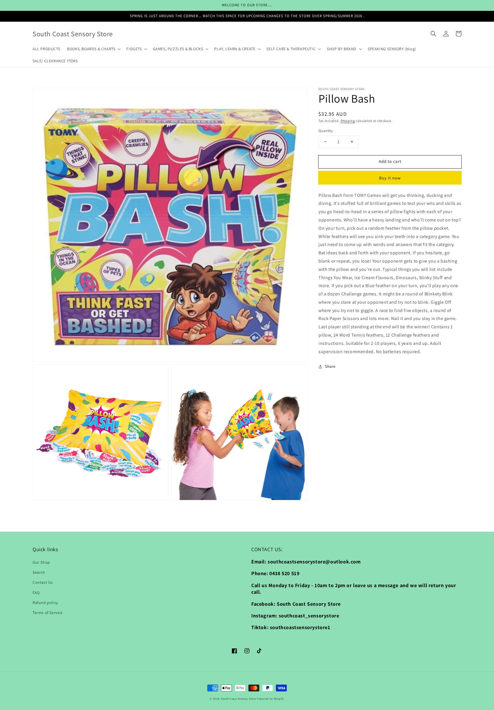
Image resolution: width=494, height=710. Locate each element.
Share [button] (330, 366)
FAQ (36, 592)
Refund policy (45, 602)
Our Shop (41, 562)
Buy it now (390, 178)
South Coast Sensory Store (239, 699)
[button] (433, 33)
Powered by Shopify (270, 699)
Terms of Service (48, 612)
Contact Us (43, 582)
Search (39, 572)
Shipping (347, 121)
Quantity (325, 130)
